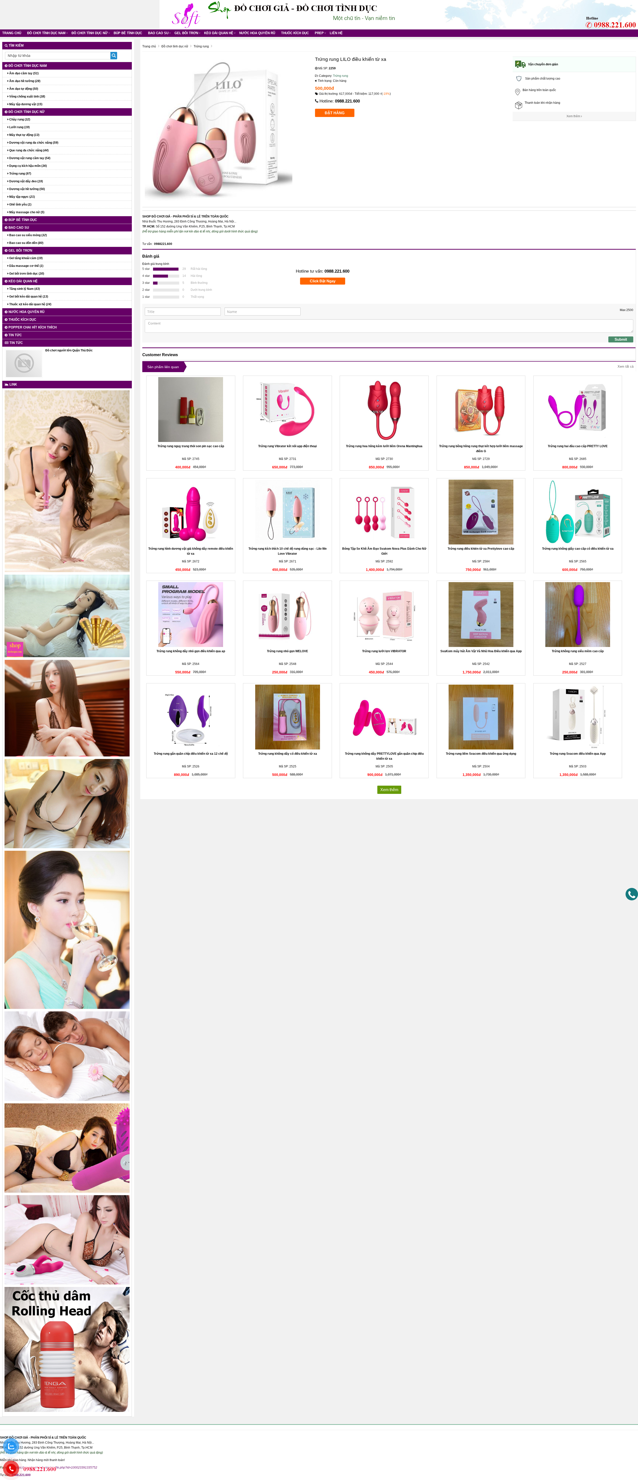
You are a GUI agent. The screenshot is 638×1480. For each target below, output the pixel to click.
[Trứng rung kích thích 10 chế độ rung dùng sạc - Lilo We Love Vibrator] (287, 512)
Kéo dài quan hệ (218, 33)
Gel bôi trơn (186, 33)
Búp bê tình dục (128, 33)
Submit (621, 339)
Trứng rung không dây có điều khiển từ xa (287, 753)
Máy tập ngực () (21, 197)
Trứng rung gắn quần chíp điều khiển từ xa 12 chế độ (191, 753)
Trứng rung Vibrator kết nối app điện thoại (287, 446)
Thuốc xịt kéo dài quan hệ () (29, 304)
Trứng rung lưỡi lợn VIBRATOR (384, 651)
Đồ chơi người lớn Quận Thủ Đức (69, 350)
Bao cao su (158, 33)
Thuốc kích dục (295, 33)
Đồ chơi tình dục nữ (90, 33)
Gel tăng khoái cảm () (25, 258)
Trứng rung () (19, 173)
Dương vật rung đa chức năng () (33, 142)
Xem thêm (573, 116)
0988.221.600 (347, 101)
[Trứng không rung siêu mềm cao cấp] (578, 614)
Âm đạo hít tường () (24, 81)
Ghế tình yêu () (19, 204)
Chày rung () (19, 119)
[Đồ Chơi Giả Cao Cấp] (185, 14)
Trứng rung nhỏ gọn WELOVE (287, 651)
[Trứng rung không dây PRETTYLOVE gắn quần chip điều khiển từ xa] (384, 717)
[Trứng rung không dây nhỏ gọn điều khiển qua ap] (191, 614)
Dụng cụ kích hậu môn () (27, 166)
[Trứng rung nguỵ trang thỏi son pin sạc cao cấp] (191, 409)
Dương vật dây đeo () (25, 181)
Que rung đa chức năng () (28, 150)
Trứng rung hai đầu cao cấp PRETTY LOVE (578, 446)
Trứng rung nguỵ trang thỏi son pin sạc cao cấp (191, 446)
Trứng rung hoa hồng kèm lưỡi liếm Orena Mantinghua (384, 446)
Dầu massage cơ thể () (25, 266)
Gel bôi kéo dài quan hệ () (28, 296)
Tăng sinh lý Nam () (24, 289)
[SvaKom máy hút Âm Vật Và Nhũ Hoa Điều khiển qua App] (481, 614)
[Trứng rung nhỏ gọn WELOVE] (287, 614)
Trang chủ (11, 33)
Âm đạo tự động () (23, 89)
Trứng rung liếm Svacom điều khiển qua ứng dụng (481, 753)
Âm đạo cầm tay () (23, 73)
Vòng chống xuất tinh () (26, 96)
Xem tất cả (626, 366)
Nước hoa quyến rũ (257, 33)
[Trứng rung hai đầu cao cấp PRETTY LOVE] (578, 409)
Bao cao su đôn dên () (25, 243)
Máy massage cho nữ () (26, 212)
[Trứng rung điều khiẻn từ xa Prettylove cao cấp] (481, 512)
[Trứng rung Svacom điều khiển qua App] (578, 717)
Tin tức (14, 335)
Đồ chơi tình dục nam (46, 33)
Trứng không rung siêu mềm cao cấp (578, 651)
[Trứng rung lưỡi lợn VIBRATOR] (384, 614)
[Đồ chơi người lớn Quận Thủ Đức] (24, 363)
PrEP (319, 33)
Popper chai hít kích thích (32, 327)
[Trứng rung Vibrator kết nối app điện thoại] (287, 409)
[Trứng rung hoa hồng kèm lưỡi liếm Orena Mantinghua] (384, 409)
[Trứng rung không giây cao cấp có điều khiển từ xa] (578, 512)
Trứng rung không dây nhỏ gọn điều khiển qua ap (191, 651)
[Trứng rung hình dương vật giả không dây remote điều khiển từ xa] (191, 512)
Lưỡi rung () (19, 127)
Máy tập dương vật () (25, 104)
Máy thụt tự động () (23, 135)
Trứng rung (340, 76)
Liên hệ (336, 33)
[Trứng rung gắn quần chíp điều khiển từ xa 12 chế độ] (191, 717)
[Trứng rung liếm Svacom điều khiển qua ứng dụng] (481, 717)
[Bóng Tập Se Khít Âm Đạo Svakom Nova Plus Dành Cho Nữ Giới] (384, 512)
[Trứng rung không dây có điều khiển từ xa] (287, 717)
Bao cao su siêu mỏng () (27, 235)
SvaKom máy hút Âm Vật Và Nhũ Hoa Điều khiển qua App (481, 651)
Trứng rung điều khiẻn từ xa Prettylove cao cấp (481, 548)
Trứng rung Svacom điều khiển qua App (578, 753)
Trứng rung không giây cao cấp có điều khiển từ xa (578, 548)
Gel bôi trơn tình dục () (26, 273)
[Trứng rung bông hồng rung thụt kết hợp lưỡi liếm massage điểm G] (481, 409)
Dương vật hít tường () (26, 189)
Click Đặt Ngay (322, 281)
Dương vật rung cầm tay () (29, 158)
